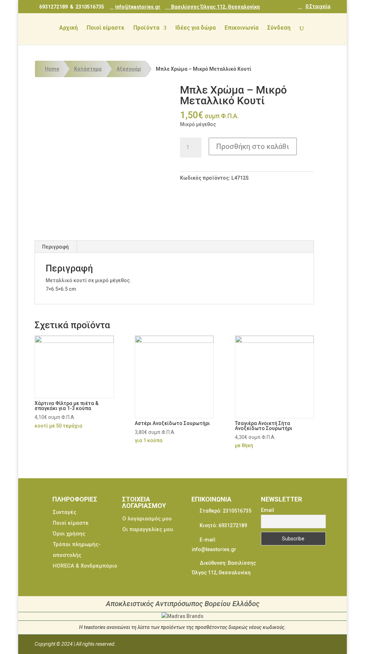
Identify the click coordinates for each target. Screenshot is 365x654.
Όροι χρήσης (69, 533)
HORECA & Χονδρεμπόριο (85, 566)
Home (52, 69)
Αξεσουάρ (129, 69)
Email (267, 510)
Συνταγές (64, 512)
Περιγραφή (55, 247)
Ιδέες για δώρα (195, 28)
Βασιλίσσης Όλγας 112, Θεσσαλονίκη (215, 6)
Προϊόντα (146, 28)
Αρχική (68, 28)
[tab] (55, 247)
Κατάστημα (88, 69)
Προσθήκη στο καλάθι (252, 146)
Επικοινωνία (241, 28)
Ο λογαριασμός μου (146, 518)
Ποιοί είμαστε (105, 28)
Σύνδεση (279, 28)
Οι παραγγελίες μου (147, 529)
